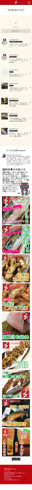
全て (16, 23)
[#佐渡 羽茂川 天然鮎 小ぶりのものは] (16, 413)
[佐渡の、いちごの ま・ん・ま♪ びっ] (16, 442)
